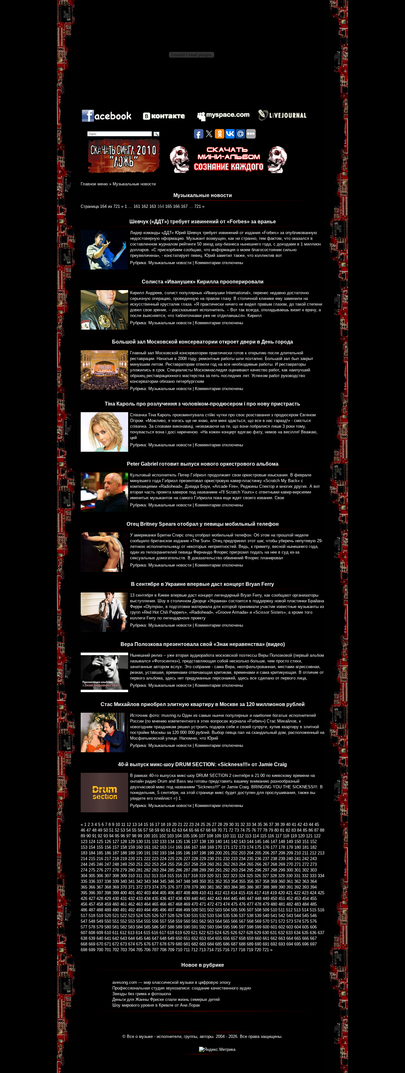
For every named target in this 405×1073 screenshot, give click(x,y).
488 (100, 910)
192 (155, 853)
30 (231, 824)
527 (163, 915)
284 (163, 870)
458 (100, 904)
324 (242, 875)
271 (297, 864)
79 (271, 830)
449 (266, 898)
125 (100, 841)
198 (202, 853)
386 (250, 887)
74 (242, 830)
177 (274, 847)
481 (281, 904)
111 (233, 836)
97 (128, 836)
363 (305, 881)
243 (313, 858)
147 (274, 841)
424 (313, 892)
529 (179, 915)
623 (210, 932)
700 (100, 949)
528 (171, 915)
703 (123, 949)
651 (187, 938)
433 (139, 898)
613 (131, 932)
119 (293, 836)
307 (107, 875)
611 (115, 932)
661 (266, 938)
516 (321, 910)
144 (250, 841)
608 (92, 932)
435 (155, 898)
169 (210, 847)
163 (152, 206)
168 (202, 847)
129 (131, 841)
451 (281, 898)
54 (128, 830)
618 (170, 932)
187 (115, 853)
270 (289, 864)
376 (171, 887)
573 (289, 921)
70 (219, 830)
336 (92, 881)
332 (305, 875)
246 (100, 864)
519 (100, 915)
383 (226, 887)
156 (107, 847)
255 (171, 864)
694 (289, 944)
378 (187, 887)
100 (146, 836)
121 (309, 836)
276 (100, 870)
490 (115, 910)
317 (186, 875)
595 (226, 927)
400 (123, 892)
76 (254, 830)
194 (171, 853)
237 (266, 858)
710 (179, 949)
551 (115, 921)
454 (305, 898)
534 (218, 915)
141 (226, 841)
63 (180, 830)
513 (297, 910)
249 (123, 864)
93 (105, 836)
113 (248, 836)
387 (258, 887)
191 (147, 853)
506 (242, 910)
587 (163, 927)
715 (218, 949)
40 (288, 824)
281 (139, 870)
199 (210, 853)
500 (194, 910)
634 (297, 932)
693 (281, 944)
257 (187, 864)
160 (139, 847)
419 (273, 892)
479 (266, 904)
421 (289, 892)
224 (163, 858)
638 (84, 938)
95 (117, 836)
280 (131, 870)
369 (115, 887)
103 (170, 836)
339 (115, 881)
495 (155, 910)
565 (226, 921)
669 (92, 944)
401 (131, 892)
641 (107, 938)
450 (274, 898)
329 (281, 875)
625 (226, 932)
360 (281, 881)
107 (202, 836)
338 (107, 881)
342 (139, 881)
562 (202, 921)
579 (100, 927)
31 (237, 824)
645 (139, 938)
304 (84, 875)
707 (155, 949)
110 (225, 836)
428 (100, 898)
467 (171, 904)
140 (218, 841)
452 (289, 898)
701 (107, 949)
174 (250, 847)
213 (321, 853)
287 (187, 870)
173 (242, 847)
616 (155, 932)
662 (274, 938)
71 (225, 830)
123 (84, 841)
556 (155, 921)
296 (258, 870)
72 (231, 830)
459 (107, 904)
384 (234, 887)
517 (84, 915)
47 (88, 830)
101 (154, 836)
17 (157, 824)
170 (218, 847)
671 (107, 944)
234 (242, 858)
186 (107, 853)
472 (210, 904)
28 (220, 824)
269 (281, 864)
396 (92, 892)
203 (242, 853)
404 (155, 892)
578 (92, 927)
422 (297, 892)
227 (187, 858)
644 (131, 938)
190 (139, 853)
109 (218, 836)
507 (250, 910)
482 (289, 904)
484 (305, 904)
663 (281, 938)
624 (218, 932)
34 (254, 824)
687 (234, 944)
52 (117, 830)
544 (297, 915)
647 (155, 938)
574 (297, 921)
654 (210, 938)
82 (288, 830)
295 (250, 870)
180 (297, 847)
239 (281, 858)
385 (242, 887)
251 (139, 864)
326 (257, 875)
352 (218, 881)
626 (234, 932)
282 (147, 870)
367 (100, 887)
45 (317, 824)
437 (171, 898)
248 (115, 864)
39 (282, 824)
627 (242, 932)
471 (202, 904)
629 (257, 932)
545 (305, 915)
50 (105, 830)
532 (202, 915)
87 (316, 830)
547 (84, 921)
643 (123, 938)
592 (202, 927)
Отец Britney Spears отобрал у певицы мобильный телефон (203, 524)
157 (115, 847)
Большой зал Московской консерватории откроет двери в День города (202, 341)
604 (297, 927)
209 (289, 853)
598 (250, 927)
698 (84, 949)
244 (84, 864)
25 (203, 824)
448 (258, 898)
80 (276, 830)
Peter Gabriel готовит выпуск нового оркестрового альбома (202, 464)
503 (218, 910)
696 (305, 944)
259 (202, 864)
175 (258, 847)
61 (168, 830)
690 (258, 944)
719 (249, 949)
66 (197, 830)
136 (187, 841)
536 (234, 915)
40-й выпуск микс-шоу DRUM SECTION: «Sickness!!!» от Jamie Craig (202, 764)
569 (258, 921)
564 (218, 921)
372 (139, 887)
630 (265, 932)
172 (234, 847)
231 (218, 858)
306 (100, 875)
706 (147, 949)
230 (210, 858)
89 (83, 836)
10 (117, 824)
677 (155, 944)
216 (100, 858)
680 (179, 944)
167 (184, 206)
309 (123, 875)
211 (305, 853)
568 (250, 921)
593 (210, 927)
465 (155, 904)
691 (266, 944)
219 (123, 858)
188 (123, 853)
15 (146, 824)
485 (313, 904)
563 (210, 921)
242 (305, 858)
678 (163, 944)
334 (321, 875)
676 (147, 944)
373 (147, 887)
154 (92, 847)
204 (250, 853)
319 (202, 875)
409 (194, 892)
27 (214, 824)
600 (266, 927)
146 (266, 841)
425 (321, 892)
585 (147, 927)
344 (155, 881)
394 (313, 887)
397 (100, 892)
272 (305, 864)
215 (92, 858)
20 (174, 824)
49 (100, 830)
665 (297, 938)
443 (218, 898)
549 (100, 921)
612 (123, 932)
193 (163, 853)
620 (186, 932)
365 (84, 887)
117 (278, 836)
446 (242, 898)
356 (250, 881)
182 (313, 847)
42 (299, 824)
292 (226, 870)
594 (218, 927)
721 (197, 206)
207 (274, 853)
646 (147, 938)
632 (281, 932)
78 (265, 830)
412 (218, 892)
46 (83, 830)
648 (163, 938)
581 (115, 927)
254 (163, 864)
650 (179, 938)
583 (131, 927)
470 (194, 904)
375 (163, 887)
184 (92, 853)
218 (115, 858)
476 (242, 904)
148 (281, 841)
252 (147, 864)
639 (92, 938)
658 (242, 938)
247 (107, 864)
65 (191, 830)
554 (139, 921)
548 (92, 921)
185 (100, 853)
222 (147, 858)
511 (281, 910)
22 (186, 824)
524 (139, 915)
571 (274, 921)
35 (260, 824)
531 (194, 915)
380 (202, 887)
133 (163, 841)
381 (210, 887)
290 (210, 870)
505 (234, 910)
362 (297, 881)
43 (305, 824)
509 (266, 910)
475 (234, 904)
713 (202, 949)
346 (171, 881)
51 (111, 830)
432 (131, 898)
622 (202, 932)
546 (313, 915)
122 (317, 836)
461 (123, 904)
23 (191, 824)
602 (281, 927)
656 (226, 938)
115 (263, 836)
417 (257, 892)
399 (115, 892)
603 (289, 927)
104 (178, 836)
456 (84, 904)
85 (305, 830)
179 (289, 847)
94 (111, 836)
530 (187, 915)
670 (100, 944)
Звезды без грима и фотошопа (141, 993)
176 (266, 847)
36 (265, 824)
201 (226, 853)
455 (313, 898)
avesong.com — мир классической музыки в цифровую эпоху (171, 982)
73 (236, 830)
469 (187, 904)
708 (163, 949)
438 (179, 898)
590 (187, 927)
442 (210, 898)
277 (107, 870)
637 (321, 932)
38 (277, 824)
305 (92, 875)
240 (289, 858)
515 (313, 910)
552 (123, 921)
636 (313, 932)
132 (155, 841)
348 (187, 881)
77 (259, 830)
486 (84, 910)
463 (139, 904)
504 (226, 910)
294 (242, 870)
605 (305, 927)
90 (88, 836)
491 (123, 910)
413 (226, 892)
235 (250, 858)
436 (163, 898)
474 (226, 904)
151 (305, 841)
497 (171, 910)
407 (179, 892)
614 (139, 932)
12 (129, 824)
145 (258, 841)
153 (84, 847)
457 (92, 904)
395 (84, 892)
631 (273, 932)
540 (266, 915)
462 (131, 904)
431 (123, 898)
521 (115, 915)
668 (84, 944)
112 (240, 836)
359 (274, 881)
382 (218, 887)
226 (179, 858)
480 (274, 904)
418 (265, 892)
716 (226, 949)
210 (297, 853)
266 (258, 864)
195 (179, 853)
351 (210, 881)
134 (171, 841)
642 (115, 938)
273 (313, 864)
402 (139, 892)
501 (202, 910)
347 (179, 881)
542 (281, 915)
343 (147, 881)
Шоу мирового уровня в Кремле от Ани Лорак (156, 1005)
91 (94, 836)
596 (234, 927)
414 (234, 892)
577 (84, 927)
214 (84, 858)
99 (140, 836)
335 (84, 881)
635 (305, 932)
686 (226, 944)
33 (248, 824)
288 (194, 870)
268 (274, 864)
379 (194, 887)
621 (194, 932)
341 (131, 881)
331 (297, 875)
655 (218, 938)
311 (139, 875)
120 (301, 836)
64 (185, 830)
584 (139, 927)
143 (242, 841)
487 (92, 910)
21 (180, 824)
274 (84, 870)
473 (218, 904)
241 (297, 858)
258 (194, 864)
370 (123, 887)
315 (170, 875)
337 (100, 881)
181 (305, 847)
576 (313, 921)
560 (187, 921)
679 (171, 944)
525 (147, 915)
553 (131, 921)
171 (226, 847)
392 (297, 887)
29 (225, 824)
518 (92, 915)
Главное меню (94, 184)
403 (147, 892)
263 (234, 864)
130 (139, 841)
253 (155, 864)
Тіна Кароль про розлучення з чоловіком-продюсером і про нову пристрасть (202, 403)
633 (289, 932)
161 (137, 206)
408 (187, 892)
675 (139, 944)
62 (174, 830)
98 (134, 836)
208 (281, 853)
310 (131, 875)
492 (131, 910)
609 (100, 932)
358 (266, 881)
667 (313, 938)
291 (218, 870)
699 (92, 949)
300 (289, 870)
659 (250, 938)
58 (151, 830)
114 (255, 836)
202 (234, 853)
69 (214, 830)
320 (210, 875)
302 (305, 870)
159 (131, 847)
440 (194, 898)
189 (131, 853)
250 (131, 864)
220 (131, 858)
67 (202, 830)
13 (134, 824)
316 (178, 875)
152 (313, 841)
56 (140, 830)
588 (171, 927)
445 (234, 898)
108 (210, 836)
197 (194, 853)
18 (163, 824)
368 (107, 887)
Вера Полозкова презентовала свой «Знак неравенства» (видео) (203, 644)
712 (194, 949)
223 (155, 858)
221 (139, 858)
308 (115, 875)
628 (249, 932)
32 (242, 824)
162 (144, 206)
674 (131, 944)
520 (107, 915)
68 (208, 830)
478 (258, 904)
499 (187, 910)
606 (313, 927)
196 (187, 853)
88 (322, 830)
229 (202, 858)
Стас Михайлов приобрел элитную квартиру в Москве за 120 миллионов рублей (203, 704)
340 (123, 881)
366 (92, 887)
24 (197, 824)
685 (218, 944)
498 (179, 910)
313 (155, 875)
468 (179, 904)
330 (289, 875)
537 (242, 915)
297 (266, 870)
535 (226, 915)
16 (151, 824)
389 (274, 887)
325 (249, 875)
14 (140, 824)
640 (100, 938)
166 (176, 206)
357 (258, 881)
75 (248, 830)
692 (274, 944)
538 (250, 915)
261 (218, 864)
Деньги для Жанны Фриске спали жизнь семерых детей (166, 999)
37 (271, 824)
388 (266, 887)
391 (289, 887)
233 (234, 858)
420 (281, 892)
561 (194, 921)
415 (242, 892)
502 (210, 910)
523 (131, 915)
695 (297, 944)
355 (242, 881)
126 (107, 841)
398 (107, 892)
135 (179, 841)
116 (271, 836)
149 (289, 841)
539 (258, 915)
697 (313, 944)
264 (242, 864)
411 (210, 892)
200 (218, 853)
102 (162, 836)
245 (92, 864)
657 (234, 938)
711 (187, 949)
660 (258, 938)
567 (242, 921)
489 (107, 910)
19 (168, 824)
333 (313, 875)
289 (202, 870)
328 (273, 875)
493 (139, 910)
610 (107, 932)
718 (242, 949)
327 (265, 875)
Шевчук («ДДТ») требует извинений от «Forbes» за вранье (202, 221)
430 (115, 898)
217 (107, 858)
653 (202, 938)
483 (297, 904)
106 (194, 836)
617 (162, 932)
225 (171, 858)
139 (210, 841)
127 (115, 841)
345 (163, 881)
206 (266, 853)
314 (162, 875)
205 (258, 853)
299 (281, 870)
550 (107, 921)
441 (202, 898)
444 (226, 898)
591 (194, 927)
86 (310, 830)
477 (250, 904)
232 (226, 858)
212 (313, 853)
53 (123, 830)
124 (92, 841)
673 (123, 944)
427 (92, 898)
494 (147, 910)
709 (171, 949)
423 (305, 892)
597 (242, 927)
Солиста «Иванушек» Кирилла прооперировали (203, 281)
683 (202, 944)
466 (163, 904)
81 (282, 830)
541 (274, 915)
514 (305, 910)
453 (297, 898)
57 (145, 830)
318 (194, 875)
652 (194, 938)
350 (202, 881)
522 (123, 915)
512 (289, 910)
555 (147, 921)
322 (226, 875)
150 (297, 841)
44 (311, 824)
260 (210, 864)
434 (147, 898)
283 (155, 870)
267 (266, 864)
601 (274, 927)
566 (234, 921)
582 (123, 927)
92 (100, 836)
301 (297, 870)
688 (242, 944)
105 (186, 836)
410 (202, 892)
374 (155, 887)
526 (155, 915)
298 (274, 870)
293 (234, 870)
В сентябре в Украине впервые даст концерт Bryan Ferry (202, 584)
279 (123, 870)
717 (234, 949)
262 (226, 864)
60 (162, 830)
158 (123, 847)
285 (171, 870)
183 (84, 853)
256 (179, 864)
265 (250, 864)
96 (123, 836)
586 (155, 927)
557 (163, 921)
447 (250, 898)
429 (107, 898)
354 (234, 881)
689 (250, 944)
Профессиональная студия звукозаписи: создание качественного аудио (181, 988)
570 (266, 921)
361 (289, 881)
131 (147, 841)
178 (281, 847)
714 (210, 949)
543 (289, 915)
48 (94, 830)
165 (168, 206)
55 (134, 830)
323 (234, 875)
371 (131, 887)
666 (305, 938)
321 (218, 875)
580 (107, 927)
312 (147, 875)
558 (171, 921)
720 (257, 949)
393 (305, 887)
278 (115, 870)
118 (286, 836)
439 (187, 898)
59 (157, 830)
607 (84, 932)
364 (313, 881)
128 (123, 841)
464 (147, 904)
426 (84, 898)
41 (294, 824)
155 (100, 847)
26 (208, 824)
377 (179, 887)
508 (258, 910)
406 (171, 892)
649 (171, 938)
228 (194, 858)
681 (187, 944)
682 (194, 944)
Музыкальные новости (134, 184)
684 (210, 944)
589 (179, 927)
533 (210, 915)
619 (178, 932)
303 (313, 870)
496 (163, 910)
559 (179, 921)
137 (194, 841)
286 (179, 870)
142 (234, 841)
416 (249, 892)
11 (123, 824)
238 (274, 858)
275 (92, 870)
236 (258, 858)
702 (115, 949)
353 (226, 881)
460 (115, 904)
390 (281, 887)
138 (202, 841)
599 (258, 927)
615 (147, 932)
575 (305, 921)
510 (274, 910)
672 (115, 944)
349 (194, 881)
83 (293, 830)
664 (289, 938)
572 (281, 921)
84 (299, 830)
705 (139, 949)
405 (163, 892)
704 (131, 949)
